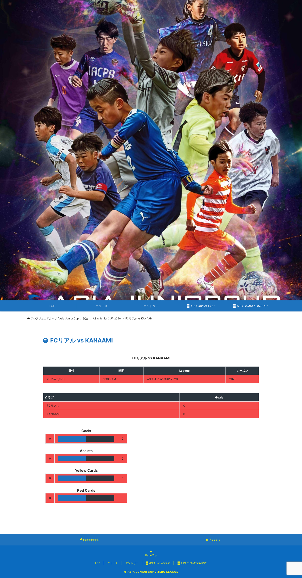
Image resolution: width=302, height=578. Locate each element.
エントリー (151, 306)
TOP (52, 306)
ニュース (101, 306)
